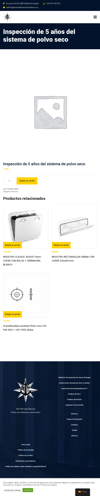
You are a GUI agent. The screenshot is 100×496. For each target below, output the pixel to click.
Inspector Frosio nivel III (74, 405)
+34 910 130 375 (53, 3)
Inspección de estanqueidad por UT (74, 388)
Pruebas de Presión (74, 399)
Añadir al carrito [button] (12, 245)
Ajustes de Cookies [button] (12, 490)
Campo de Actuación (74, 419)
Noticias (74, 436)
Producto (14, 192)
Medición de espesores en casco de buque (74, 377)
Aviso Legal (25, 444)
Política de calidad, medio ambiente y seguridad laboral (25, 466)
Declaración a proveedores (26, 461)
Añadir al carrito (27, 181)
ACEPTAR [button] (28, 490)
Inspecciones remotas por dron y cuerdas (74, 383)
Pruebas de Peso (74, 394)
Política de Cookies (25, 455)
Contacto (74, 425)
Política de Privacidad (26, 450)
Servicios (74, 414)
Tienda (74, 430)
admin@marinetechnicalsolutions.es (22, 7)
